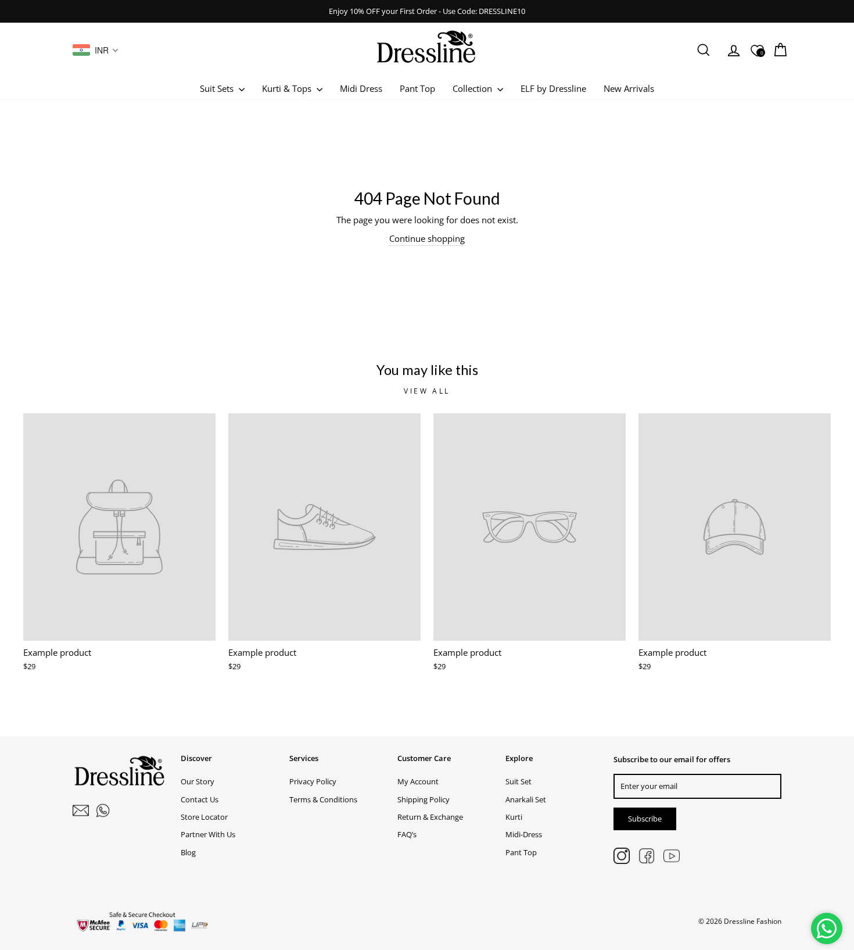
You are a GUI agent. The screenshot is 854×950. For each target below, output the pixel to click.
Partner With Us (208, 834)
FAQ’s (407, 834)
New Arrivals (629, 88)
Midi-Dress (523, 834)
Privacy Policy (312, 781)
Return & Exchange (430, 817)
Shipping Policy (423, 799)
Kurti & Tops (288, 88)
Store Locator (204, 817)
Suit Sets (218, 88)
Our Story (197, 781)
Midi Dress (361, 88)
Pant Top (417, 88)
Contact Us (199, 799)
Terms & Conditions (323, 799)
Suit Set (518, 781)
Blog (188, 852)
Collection (473, 88)
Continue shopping (427, 238)
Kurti (513, 817)
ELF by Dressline (553, 88)
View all (427, 391)
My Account (418, 781)
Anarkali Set (525, 799)
